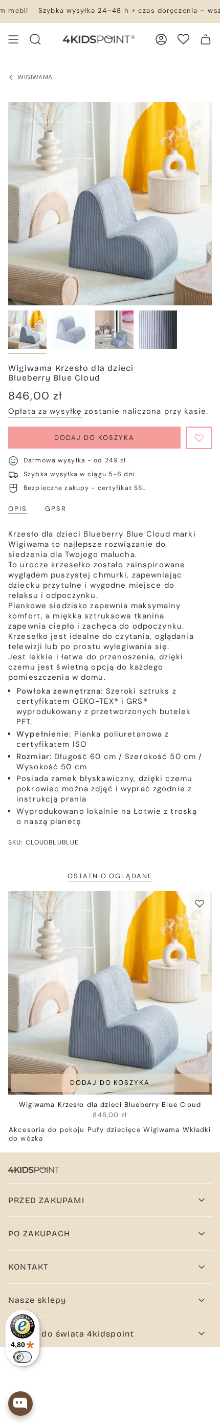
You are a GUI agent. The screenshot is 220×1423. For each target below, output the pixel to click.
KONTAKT (28, 1267)
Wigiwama (161, 1129)
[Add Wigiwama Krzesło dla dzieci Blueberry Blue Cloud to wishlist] (199, 903)
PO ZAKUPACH (39, 1233)
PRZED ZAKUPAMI (46, 1200)
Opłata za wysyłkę (45, 411)
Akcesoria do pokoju (46, 1129)
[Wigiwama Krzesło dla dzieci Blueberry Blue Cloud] (110, 993)
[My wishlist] (183, 39)
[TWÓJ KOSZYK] (205, 39)
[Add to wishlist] (199, 438)
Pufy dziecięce (114, 1129)
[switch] (22, 1357)
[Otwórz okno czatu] (20, 1403)
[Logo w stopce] (33, 1170)
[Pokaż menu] (13, 39)
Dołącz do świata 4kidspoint (71, 1334)
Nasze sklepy (37, 1300)
